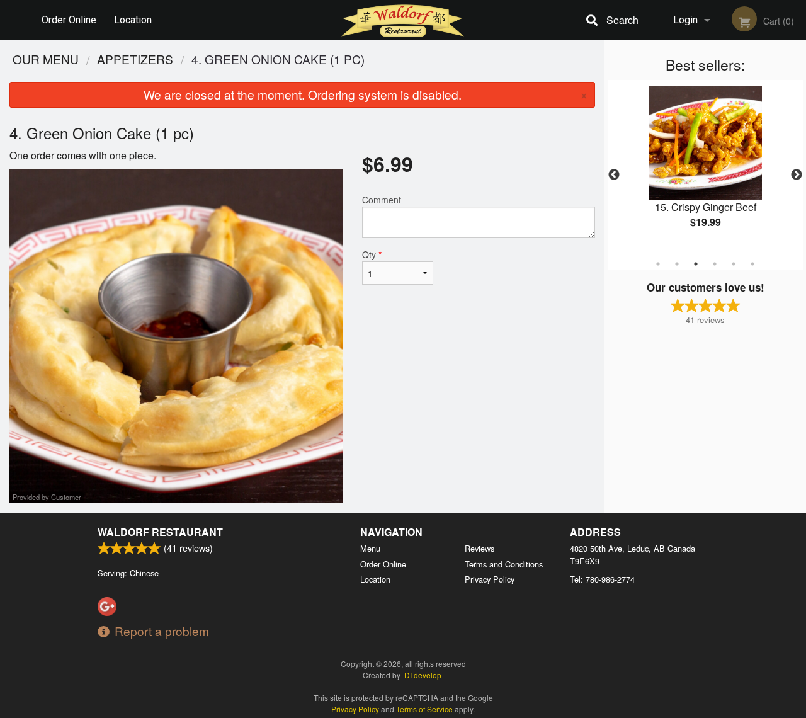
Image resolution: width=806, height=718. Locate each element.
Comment (381, 199)
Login (685, 20)
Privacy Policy (489, 579)
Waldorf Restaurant (160, 532)
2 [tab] (677, 264)
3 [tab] (696, 264)
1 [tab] (658, 264)
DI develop (422, 675)
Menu (370, 548)
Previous (614, 175)
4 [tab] (714, 264)
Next (796, 175)
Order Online (69, 20)
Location (133, 20)
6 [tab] (752, 264)
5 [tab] (733, 264)
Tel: (602, 579)
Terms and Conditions (504, 564)
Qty (372, 254)
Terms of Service (424, 709)
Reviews (479, 548)
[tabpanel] (705, 167)
